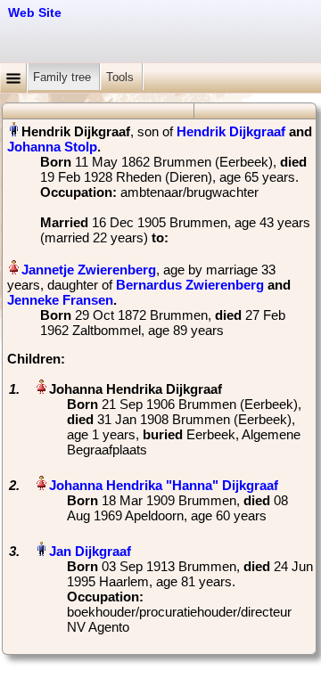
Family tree (64, 77)
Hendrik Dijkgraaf (231, 131)
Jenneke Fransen (60, 299)
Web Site (35, 12)
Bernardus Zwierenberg (190, 284)
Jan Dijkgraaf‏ (90, 551)
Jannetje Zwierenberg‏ (88, 269)
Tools (121, 77)
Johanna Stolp (52, 146)
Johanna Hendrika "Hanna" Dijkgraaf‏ (163, 485)
